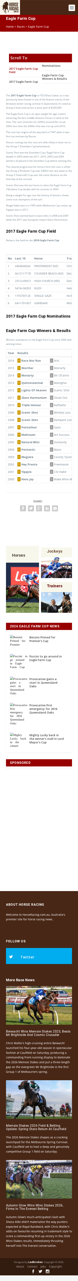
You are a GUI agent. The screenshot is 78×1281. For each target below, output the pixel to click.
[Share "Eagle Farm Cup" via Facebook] (23, 508)
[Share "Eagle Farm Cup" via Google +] (39, 508)
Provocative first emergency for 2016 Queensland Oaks (43, 708)
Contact (32, 1266)
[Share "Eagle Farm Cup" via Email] (55, 508)
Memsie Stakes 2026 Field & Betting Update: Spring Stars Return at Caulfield (36, 1127)
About (20, 1266)
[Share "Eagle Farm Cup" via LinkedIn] (47, 508)
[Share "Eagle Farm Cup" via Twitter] (31, 508)
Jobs (43, 1266)
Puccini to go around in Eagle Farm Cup (45, 658)
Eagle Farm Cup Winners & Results (54, 77)
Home (10, 26)
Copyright (55, 1266)
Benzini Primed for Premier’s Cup (42, 639)
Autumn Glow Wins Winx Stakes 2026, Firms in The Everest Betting (34, 1207)
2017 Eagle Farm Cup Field (23, 70)
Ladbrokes (35, 1262)
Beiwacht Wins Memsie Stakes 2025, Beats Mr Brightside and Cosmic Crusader (38, 1033)
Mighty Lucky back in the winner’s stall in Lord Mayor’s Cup (46, 738)
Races (21, 26)
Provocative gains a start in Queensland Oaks (43, 682)
